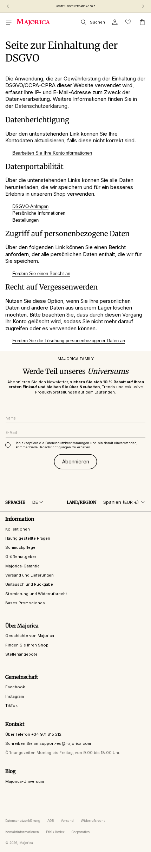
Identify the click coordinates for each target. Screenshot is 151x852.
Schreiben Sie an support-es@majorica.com (48, 743)
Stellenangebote (21, 654)
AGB (50, 820)
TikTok (11, 705)
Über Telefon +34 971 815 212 (33, 734)
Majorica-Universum (24, 781)
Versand (67, 820)
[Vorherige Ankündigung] (7, 6)
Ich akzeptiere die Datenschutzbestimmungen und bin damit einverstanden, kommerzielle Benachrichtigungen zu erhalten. (77, 445)
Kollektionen (17, 529)
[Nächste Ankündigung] (143, 6)
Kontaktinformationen (22, 832)
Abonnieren (75, 461)
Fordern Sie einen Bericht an (41, 273)
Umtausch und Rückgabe (29, 584)
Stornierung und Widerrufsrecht (36, 593)
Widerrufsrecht (93, 820)
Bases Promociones (25, 602)
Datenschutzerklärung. (42, 106)
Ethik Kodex (55, 832)
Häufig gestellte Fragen (27, 538)
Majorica (26, 843)
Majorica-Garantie (22, 566)
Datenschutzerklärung (22, 820)
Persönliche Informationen (38, 213)
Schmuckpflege (20, 547)
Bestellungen (25, 220)
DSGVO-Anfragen (30, 206)
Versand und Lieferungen (29, 575)
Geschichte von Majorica (29, 635)
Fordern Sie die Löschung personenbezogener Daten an (68, 340)
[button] (9, 22)
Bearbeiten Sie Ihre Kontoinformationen (52, 153)
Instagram (14, 696)
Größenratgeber (20, 556)
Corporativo (81, 832)
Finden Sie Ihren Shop (26, 645)
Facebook (15, 686)
